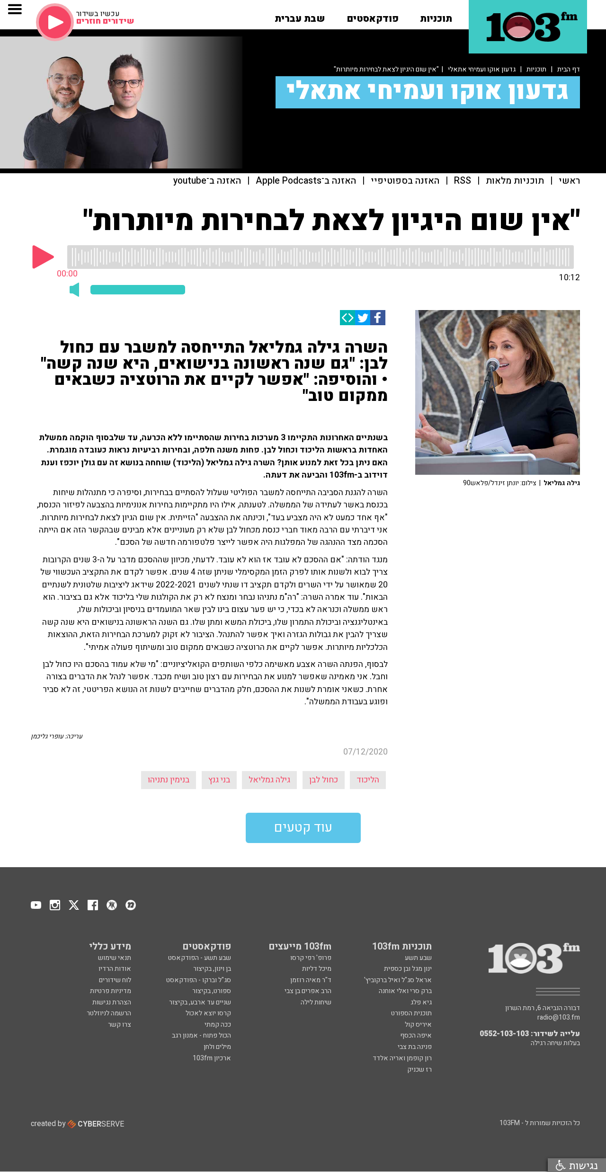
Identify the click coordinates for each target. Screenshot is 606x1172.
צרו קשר (119, 1024)
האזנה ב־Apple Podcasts (306, 181)
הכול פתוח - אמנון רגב (201, 1035)
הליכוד (367, 780)
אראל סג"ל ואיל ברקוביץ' (398, 980)
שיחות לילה (316, 1002)
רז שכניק (419, 1069)
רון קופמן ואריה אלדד (402, 1058)
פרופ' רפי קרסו (310, 957)
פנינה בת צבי (415, 1046)
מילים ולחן (217, 1046)
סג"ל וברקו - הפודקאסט (198, 980)
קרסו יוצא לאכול (208, 1013)
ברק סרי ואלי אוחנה (405, 990)
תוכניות (536, 69)
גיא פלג (421, 1002)
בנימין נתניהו (168, 780)
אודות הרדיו (114, 968)
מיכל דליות (316, 968)
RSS (462, 181)
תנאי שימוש (114, 957)
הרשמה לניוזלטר (109, 1013)
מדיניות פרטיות (110, 990)
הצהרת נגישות (111, 1002)
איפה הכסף (416, 1035)
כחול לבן (323, 780)
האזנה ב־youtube (207, 181)
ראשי (569, 181)
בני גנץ (219, 780)
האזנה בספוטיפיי (405, 181)
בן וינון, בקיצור (212, 968)
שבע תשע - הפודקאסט (199, 957)
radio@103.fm (558, 1017)
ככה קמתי (218, 1024)
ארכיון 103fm (212, 1058)
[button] (436, 15)
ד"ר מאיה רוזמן (310, 980)
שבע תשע (418, 957)
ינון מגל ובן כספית (408, 968)
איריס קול (418, 1024)
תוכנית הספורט (411, 1013)
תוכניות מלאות (515, 181)
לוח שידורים (115, 980)
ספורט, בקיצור (211, 990)
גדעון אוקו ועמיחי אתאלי (482, 69)
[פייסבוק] (377, 317)
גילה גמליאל (269, 780)
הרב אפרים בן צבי (308, 990)
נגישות (582, 1165)
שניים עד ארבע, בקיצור (200, 1002)
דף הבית (568, 69)
